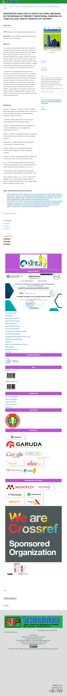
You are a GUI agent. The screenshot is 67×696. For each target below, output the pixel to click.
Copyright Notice (10, 402)
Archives (11, 6)
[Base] (15, 466)
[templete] (12, 363)
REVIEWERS (9, 316)
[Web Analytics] (4, 590)
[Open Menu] (3, 1)
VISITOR (8, 342)
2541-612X (13, 370)
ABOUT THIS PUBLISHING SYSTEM (16, 344)
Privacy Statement (11, 404)
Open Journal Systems (9, 213)
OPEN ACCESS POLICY (12, 318)
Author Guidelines (11, 399)
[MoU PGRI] (12, 427)
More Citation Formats (48, 91)
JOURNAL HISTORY (11, 350)
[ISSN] (10, 379)
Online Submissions (11, 397)
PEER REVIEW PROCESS (12, 334)
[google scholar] (15, 459)
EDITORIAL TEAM (10, 313)
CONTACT (8, 352)
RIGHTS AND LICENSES (12, 321)
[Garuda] (24, 449)
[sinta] (30, 473)
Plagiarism (8, 407)
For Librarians (7, 229)
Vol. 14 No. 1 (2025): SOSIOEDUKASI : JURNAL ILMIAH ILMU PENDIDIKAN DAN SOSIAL (37, 6)
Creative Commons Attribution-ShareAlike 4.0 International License (38, 648)
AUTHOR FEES (9, 347)
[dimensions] (14, 473)
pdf (44, 61)
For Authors (6, 226)
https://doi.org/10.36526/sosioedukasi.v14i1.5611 (21, 32)
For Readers (6, 223)
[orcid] (37, 459)
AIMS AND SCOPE (11, 324)
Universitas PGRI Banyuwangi (33, 638)
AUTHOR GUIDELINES (12, 329)
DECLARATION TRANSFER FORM (15, 331)
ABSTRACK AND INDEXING (13, 339)
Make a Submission (10, 598)
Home (5, 6)
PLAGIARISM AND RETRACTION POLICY (18, 337)
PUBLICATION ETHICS (12, 326)
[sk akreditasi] (33, 268)
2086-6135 (13, 381)
